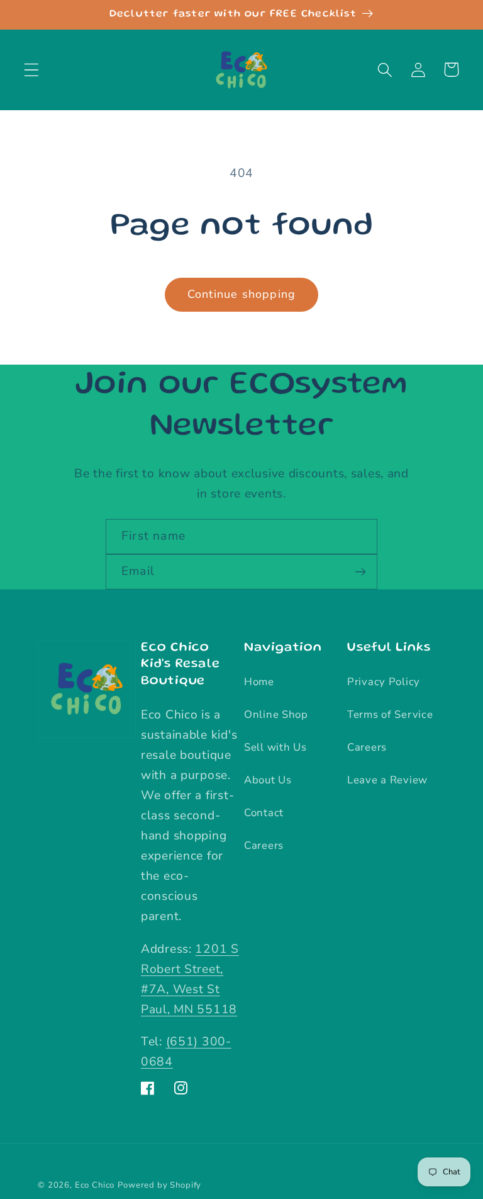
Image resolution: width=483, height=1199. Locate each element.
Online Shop (276, 714)
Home (259, 681)
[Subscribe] (360, 571)
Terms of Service (390, 714)
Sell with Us (275, 747)
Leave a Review (387, 780)
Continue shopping (241, 294)
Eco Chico (95, 1185)
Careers (264, 845)
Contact (264, 812)
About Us (268, 780)
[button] (31, 69)
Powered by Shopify (159, 1185)
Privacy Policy (383, 681)
